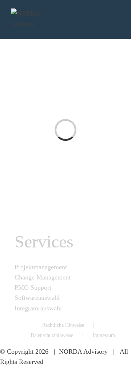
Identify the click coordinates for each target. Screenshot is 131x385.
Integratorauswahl (38, 308)
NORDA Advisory (83, 351)
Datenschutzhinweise (52, 335)
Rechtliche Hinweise (63, 325)
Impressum (103, 335)
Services (44, 241)
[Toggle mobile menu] (117, 19)
